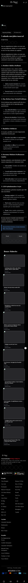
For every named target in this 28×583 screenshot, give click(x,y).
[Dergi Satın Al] (10, 581)
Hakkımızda (4, 525)
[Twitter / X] (12, 467)
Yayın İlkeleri (4, 558)
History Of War (19, 481)
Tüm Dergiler (4, 481)
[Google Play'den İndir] (19, 473)
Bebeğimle (18, 509)
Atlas (2, 495)
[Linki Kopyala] (21, 240)
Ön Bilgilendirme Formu (5, 539)
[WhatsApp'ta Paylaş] (9, 42)
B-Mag (3, 501)
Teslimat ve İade (5, 556)
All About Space (19, 506)
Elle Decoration (19, 503)
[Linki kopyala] (15, 42)
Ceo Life (3, 484)
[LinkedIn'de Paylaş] (12, 42)
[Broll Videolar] (17, 581)
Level (16, 501)
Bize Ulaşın (4, 530)
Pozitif (17, 492)
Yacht (16, 498)
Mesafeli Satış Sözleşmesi (5, 549)
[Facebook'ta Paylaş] (2, 42)
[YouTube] (7, 467)
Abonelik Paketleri (6, 522)
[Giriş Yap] (24, 581)
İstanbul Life (18, 487)
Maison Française (5, 489)
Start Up (17, 495)
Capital (17, 512)
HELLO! (3, 512)
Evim (2, 509)
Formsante (4, 487)
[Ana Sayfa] (4, 456)
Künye (3, 527)
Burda (2, 503)
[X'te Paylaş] (6, 42)
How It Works (19, 484)
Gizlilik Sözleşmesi (6, 543)
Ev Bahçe (3, 506)
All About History (6, 492)
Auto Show (4, 498)
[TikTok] (20, 467)
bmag (11, 567)
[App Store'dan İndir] (7, 473)
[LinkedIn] (16, 467)
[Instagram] (3, 467)
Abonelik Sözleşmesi (6, 545)
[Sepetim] (23, 2)
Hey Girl (3, 515)
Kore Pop (17, 489)
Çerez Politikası (5, 553)
